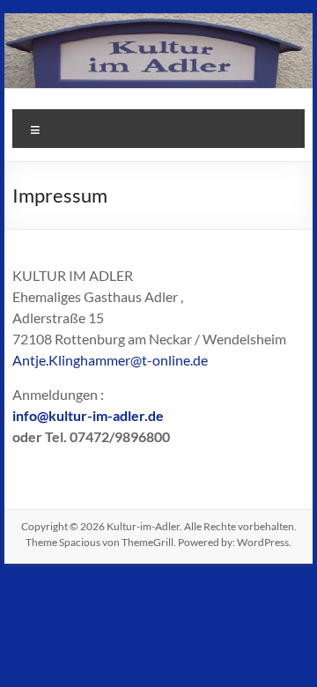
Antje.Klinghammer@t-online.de (110, 359)
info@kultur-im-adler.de (88, 415)
